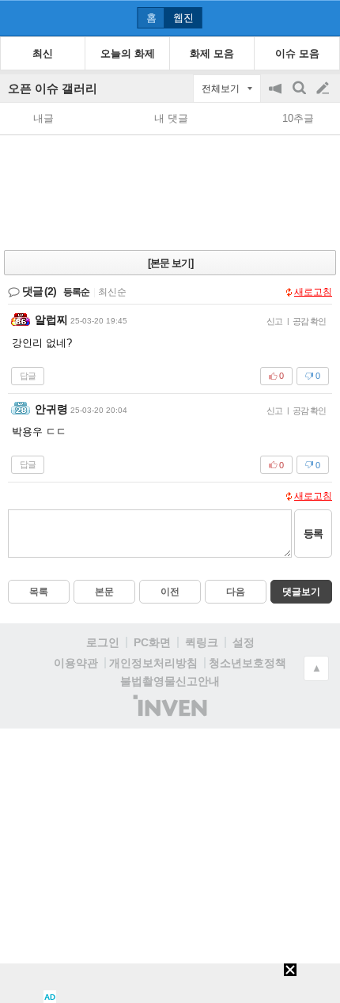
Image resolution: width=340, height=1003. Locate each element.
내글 (43, 118)
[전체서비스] (321, 17)
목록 (38, 591)
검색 (300, 96)
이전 (170, 591)
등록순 (76, 291)
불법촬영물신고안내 (170, 681)
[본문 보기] (170, 263)
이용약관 (76, 663)
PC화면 (152, 642)
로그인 (102, 642)
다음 (235, 591)
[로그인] (293, 17)
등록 (313, 533)
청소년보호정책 (247, 663)
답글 (28, 375)
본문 (104, 591)
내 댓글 (171, 118)
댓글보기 (301, 591)
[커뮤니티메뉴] (16, 18)
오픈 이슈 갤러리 (52, 88)
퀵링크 (201, 642)
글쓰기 (324, 89)
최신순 (112, 291)
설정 (243, 642)
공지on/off (277, 96)
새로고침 (313, 291)
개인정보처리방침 (153, 663)
